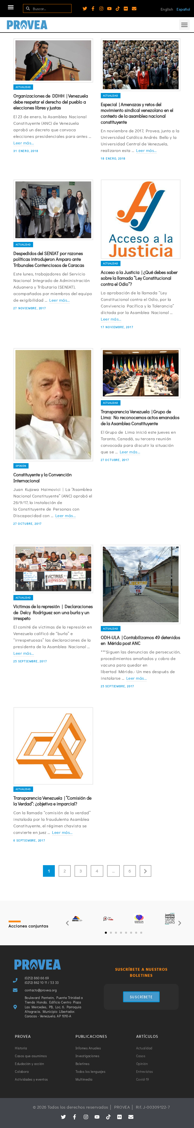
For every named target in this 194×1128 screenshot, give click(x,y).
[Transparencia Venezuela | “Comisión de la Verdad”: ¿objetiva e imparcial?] (53, 746)
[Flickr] (126, 8)
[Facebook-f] (93, 8)
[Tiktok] (117, 8)
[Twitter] (85, 8)
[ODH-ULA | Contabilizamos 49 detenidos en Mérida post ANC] (141, 584)
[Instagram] (101, 8)
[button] (11, 7)
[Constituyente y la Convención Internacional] (53, 404)
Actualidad (23, 87)
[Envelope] (134, 8)
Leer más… (23, 143)
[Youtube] (109, 8)
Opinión (21, 465)
